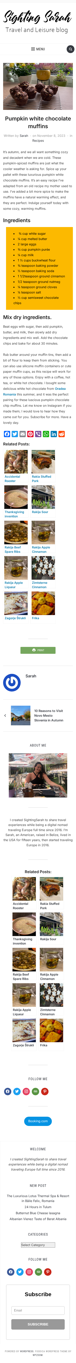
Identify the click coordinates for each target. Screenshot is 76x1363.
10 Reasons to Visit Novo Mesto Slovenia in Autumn (48, 715)
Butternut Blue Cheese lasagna (38, 1213)
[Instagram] (26, 1091)
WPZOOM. (38, 1355)
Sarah (24, 136)
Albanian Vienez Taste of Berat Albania (38, 1219)
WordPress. (27, 1351)
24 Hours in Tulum (38, 1207)
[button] (38, 49)
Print (40, 650)
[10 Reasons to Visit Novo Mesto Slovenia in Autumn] (20, 715)
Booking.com (38, 1121)
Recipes (38, 141)
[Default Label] (35, 1091)
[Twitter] (17, 1091)
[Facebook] (7, 1091)
